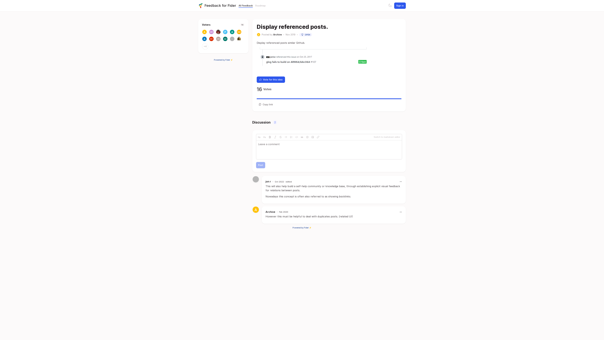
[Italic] (275, 137)
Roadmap (260, 5)
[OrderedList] (291, 137)
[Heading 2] (259, 137)
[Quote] (302, 137)
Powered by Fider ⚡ (223, 60)
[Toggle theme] (390, 5)
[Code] (296, 137)
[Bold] (270, 137)
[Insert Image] (312, 137)
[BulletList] (286, 137)
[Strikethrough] (280, 137)
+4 (205, 46)
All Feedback (246, 5)
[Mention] (307, 137)
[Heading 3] (264, 137)
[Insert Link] (318, 137)
